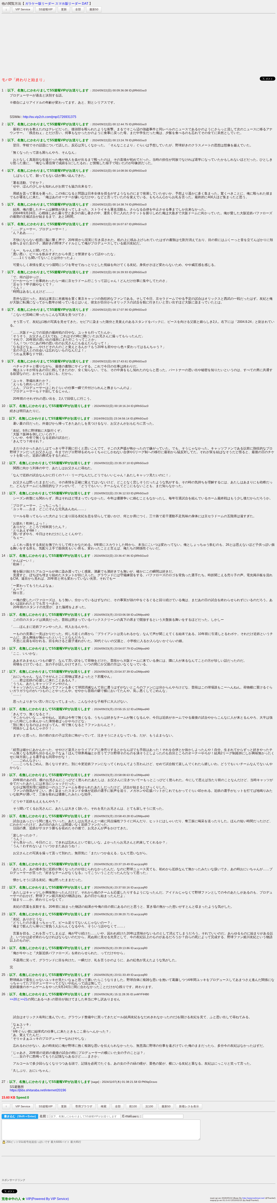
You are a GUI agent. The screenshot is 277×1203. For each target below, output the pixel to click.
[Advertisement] (138, 44)
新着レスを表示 (189, 1106)
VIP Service (22, 9)
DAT (85, 3)
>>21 (24, 999)
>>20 (13, 999)
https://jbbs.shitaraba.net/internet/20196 (38, 1090)
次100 (149, 1106)
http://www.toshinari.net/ (253, 1198)
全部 (78, 9)
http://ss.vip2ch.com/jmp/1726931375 (49, 117)
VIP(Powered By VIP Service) (47, 1199)
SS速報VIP (46, 9)
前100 (133, 1106)
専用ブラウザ (83, 1106)
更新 (64, 9)
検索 (103, 1106)
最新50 (93, 9)
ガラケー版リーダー (39, 3)
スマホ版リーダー (68, 3)
